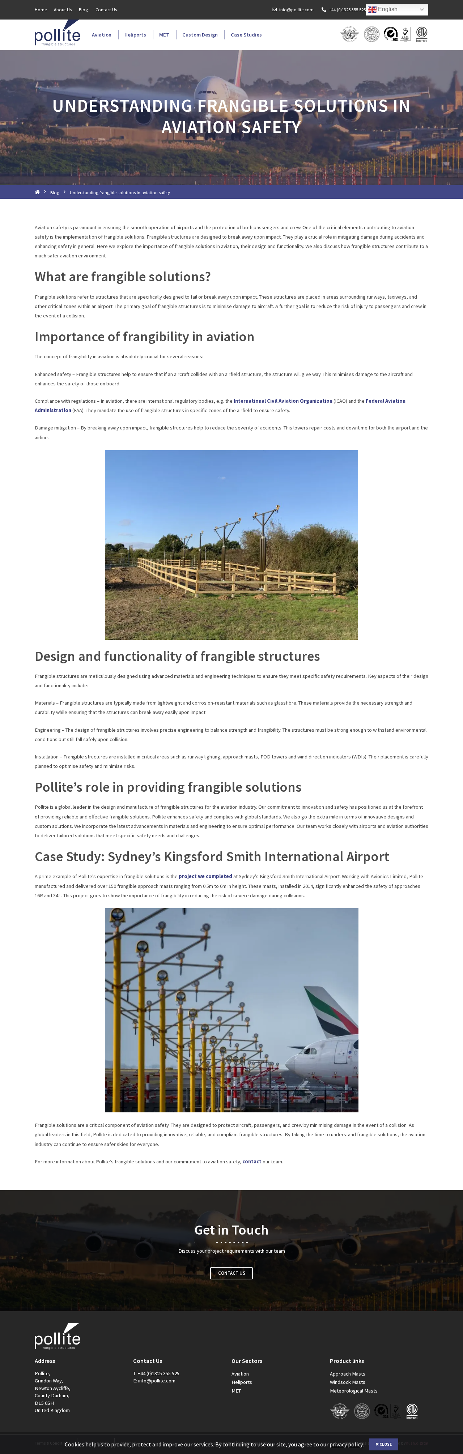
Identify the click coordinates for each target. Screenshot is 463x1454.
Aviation (101, 34)
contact (252, 1161)
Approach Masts (347, 1373)
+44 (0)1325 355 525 (347, 9)
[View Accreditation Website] (397, 34)
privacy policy (346, 1444)
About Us (63, 9)
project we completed (205, 876)
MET (164, 34)
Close (385, 1444)
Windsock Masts (347, 1382)
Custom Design (200, 34)
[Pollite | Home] (57, 33)
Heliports (135, 34)
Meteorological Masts (354, 1390)
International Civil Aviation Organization (283, 401)
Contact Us (106, 9)
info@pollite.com (296, 9)
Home (41, 9)
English (387, 9)
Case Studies (246, 34)
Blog (83, 9)
